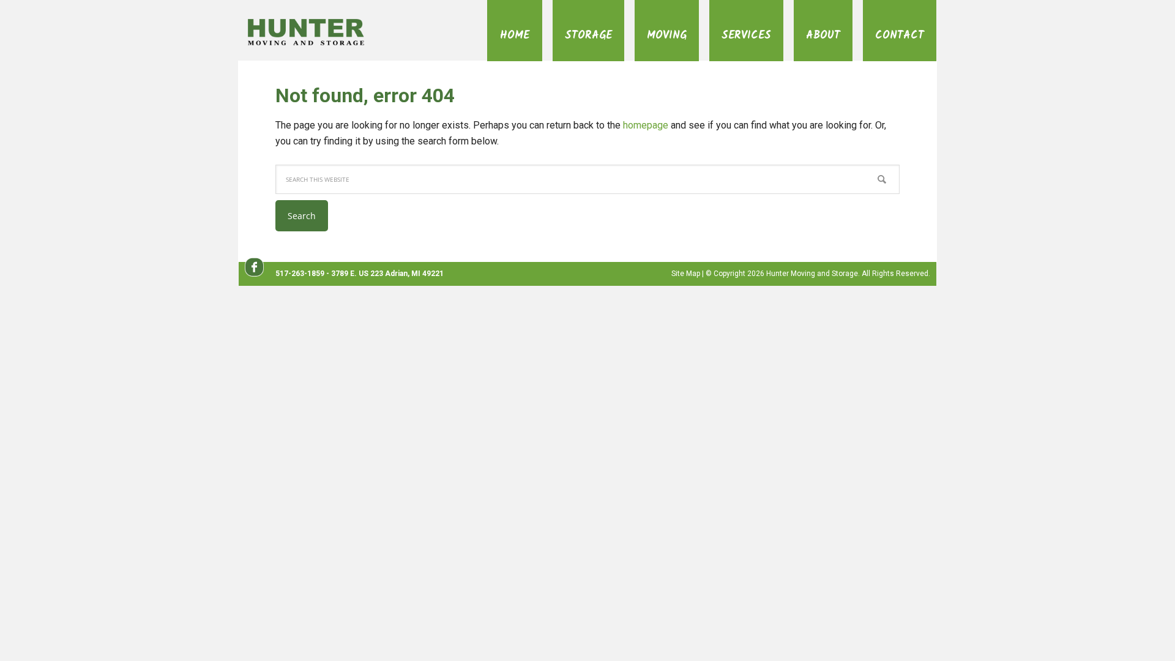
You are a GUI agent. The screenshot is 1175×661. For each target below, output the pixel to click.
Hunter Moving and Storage (323, 31)
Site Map (685, 273)
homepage (645, 125)
